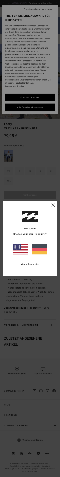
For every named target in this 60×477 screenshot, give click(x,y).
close (53, 205)
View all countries (30, 264)
